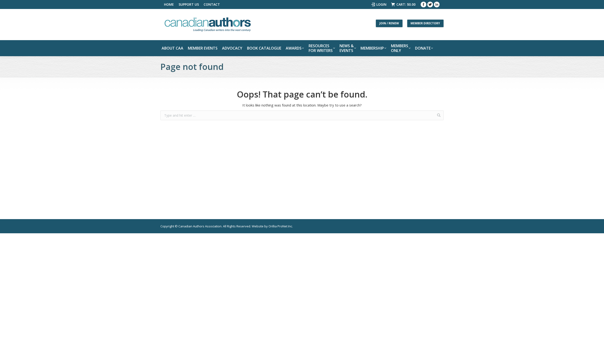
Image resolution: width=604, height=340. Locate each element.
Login (381, 4)
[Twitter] (430, 4)
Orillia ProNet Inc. (280, 226)
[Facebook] (423, 4)
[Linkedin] (437, 4)
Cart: (405, 4)
